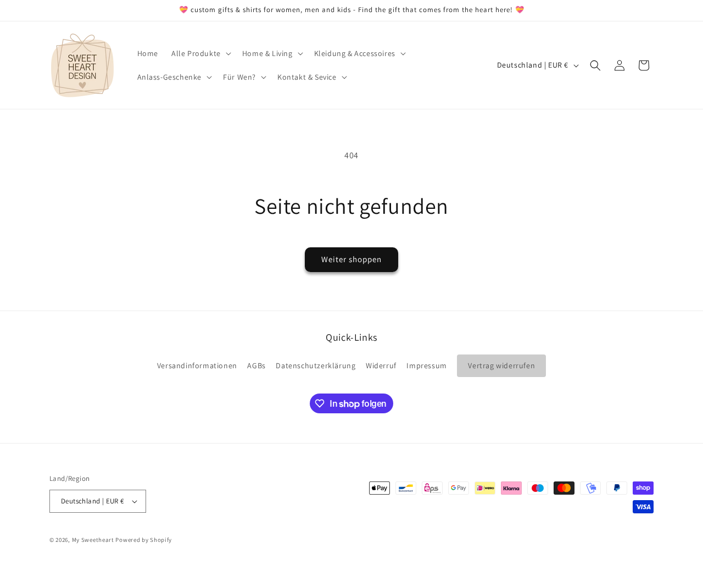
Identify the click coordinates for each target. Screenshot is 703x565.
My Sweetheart (93, 540)
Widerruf (381, 365)
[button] (200, 53)
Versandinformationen (197, 365)
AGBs (256, 365)
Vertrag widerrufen (501, 365)
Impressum (426, 365)
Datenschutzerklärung (315, 365)
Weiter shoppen (351, 259)
